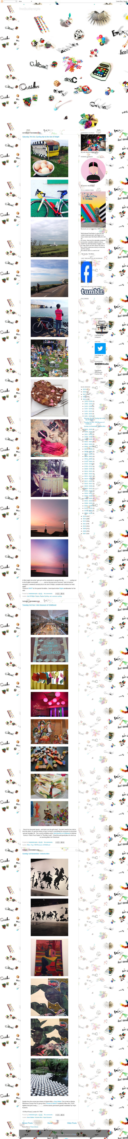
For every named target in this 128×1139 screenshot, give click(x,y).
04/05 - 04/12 (88, 488)
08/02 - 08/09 (88, 459)
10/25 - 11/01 (88, 429)
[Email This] (56, 594)
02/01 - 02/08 (88, 506)
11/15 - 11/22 (88, 411)
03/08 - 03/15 (88, 496)
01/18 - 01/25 (88, 508)
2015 (84, 399)
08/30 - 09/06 (88, 449)
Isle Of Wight (31, 596)
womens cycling (57, 596)
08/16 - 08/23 (88, 454)
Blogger (74, 1134)
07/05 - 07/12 (88, 466)
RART (31, 588)
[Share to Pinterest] (63, 594)
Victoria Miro (38, 1117)
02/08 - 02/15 (88, 503)
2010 (84, 526)
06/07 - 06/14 (88, 474)
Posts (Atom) (34, 1127)
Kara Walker (58, 1101)
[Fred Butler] (86, 282)
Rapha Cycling (44, 596)
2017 (84, 394)
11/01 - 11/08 (88, 416)
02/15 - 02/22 (88, 501)
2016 (84, 396)
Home (50, 1123)
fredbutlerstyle (29, 9)
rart (50, 596)
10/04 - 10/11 (88, 437)
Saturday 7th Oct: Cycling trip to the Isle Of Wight (40, 137)
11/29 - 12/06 (88, 406)
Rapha (61, 588)
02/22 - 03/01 (88, 498)
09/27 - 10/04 (88, 439)
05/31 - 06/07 (88, 476)
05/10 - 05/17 (88, 483)
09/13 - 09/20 (88, 444)
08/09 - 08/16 (88, 456)
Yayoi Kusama (47, 1117)
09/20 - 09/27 (88, 441)
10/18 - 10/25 (88, 432)
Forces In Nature (51, 1103)
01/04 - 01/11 (88, 513)
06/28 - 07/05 (88, 469)
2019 (84, 389)
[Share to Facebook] (62, 594)
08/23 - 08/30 (88, 451)
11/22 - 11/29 (88, 408)
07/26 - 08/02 (88, 461)
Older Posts (72, 1123)
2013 (84, 518)
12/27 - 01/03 (88, 401)
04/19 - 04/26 (88, 486)
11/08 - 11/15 (88, 413)
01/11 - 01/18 (88, 510)
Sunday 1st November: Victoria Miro (35, 854)
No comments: (48, 593)
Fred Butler (83, 260)
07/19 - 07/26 (88, 464)
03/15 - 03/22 (88, 493)
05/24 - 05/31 (88, 478)
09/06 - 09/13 (88, 446)
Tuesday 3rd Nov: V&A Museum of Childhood (39, 605)
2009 (84, 528)
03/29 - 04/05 (88, 491)
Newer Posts (27, 1123)
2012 (84, 521)
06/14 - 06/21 (88, 471)
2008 (84, 531)
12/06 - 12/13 (88, 404)
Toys (32, 845)
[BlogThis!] (58, 594)
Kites (28, 845)
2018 (84, 392)
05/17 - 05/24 (88, 481)
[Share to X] (60, 594)
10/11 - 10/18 (88, 434)
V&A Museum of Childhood (61, 833)
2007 (84, 533)
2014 (84, 516)
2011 (84, 523)
